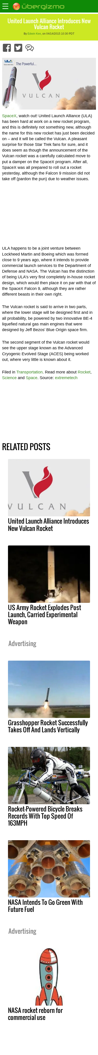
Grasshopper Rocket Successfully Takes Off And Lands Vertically (48, 726)
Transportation (29, 372)
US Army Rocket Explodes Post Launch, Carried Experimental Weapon (44, 614)
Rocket (84, 372)
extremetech (66, 377)
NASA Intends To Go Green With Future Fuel (45, 906)
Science (9, 377)
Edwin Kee (34, 33)
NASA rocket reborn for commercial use (35, 1014)
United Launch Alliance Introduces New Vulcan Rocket (48, 524)
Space (31, 377)
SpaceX (9, 116)
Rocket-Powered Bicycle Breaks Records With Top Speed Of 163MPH (45, 815)
